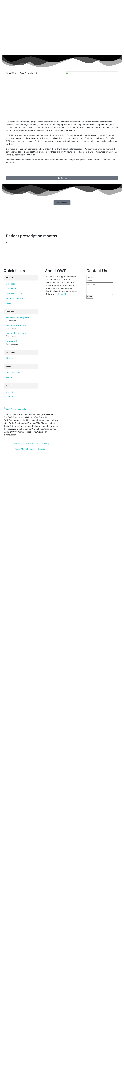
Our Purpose (11, 284)
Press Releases (13, 372)
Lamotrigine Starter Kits (17, 333)
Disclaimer (42, 449)
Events (9, 377)
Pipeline (9, 358)
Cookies (16, 443)
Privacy (45, 443)
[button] (62, 202)
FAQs (8, 303)
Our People (11, 288)
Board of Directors (14, 298)
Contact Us (11, 396)
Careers (9, 392)
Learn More (63, 294)
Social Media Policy (24, 449)
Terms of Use (31, 443)
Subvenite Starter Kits (16, 325)
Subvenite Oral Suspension (18, 317)
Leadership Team (14, 293)
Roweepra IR (12, 341)
